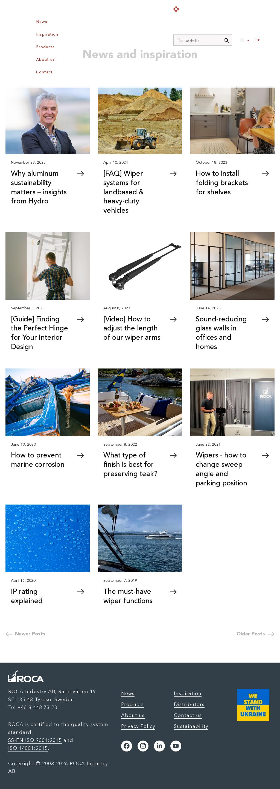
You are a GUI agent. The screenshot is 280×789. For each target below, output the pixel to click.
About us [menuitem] (45, 60)
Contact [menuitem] (44, 72)
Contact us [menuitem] (188, 715)
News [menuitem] (128, 693)
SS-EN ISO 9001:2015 (35, 740)
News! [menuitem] (42, 22)
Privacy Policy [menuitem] (138, 726)
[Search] (226, 40)
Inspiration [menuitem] (47, 34)
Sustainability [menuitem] (191, 726)
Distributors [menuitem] (189, 704)
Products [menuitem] (45, 47)
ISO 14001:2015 (28, 748)
